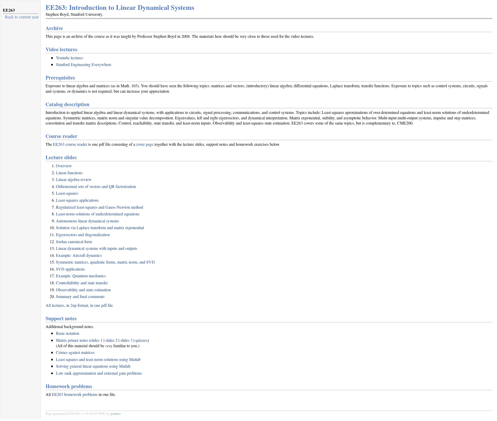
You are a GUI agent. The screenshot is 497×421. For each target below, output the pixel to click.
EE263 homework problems (75, 394)
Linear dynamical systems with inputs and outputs (96, 248)
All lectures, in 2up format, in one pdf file (79, 305)
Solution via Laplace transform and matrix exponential (100, 227)
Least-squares (67, 193)
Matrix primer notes (72, 340)
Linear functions (69, 172)
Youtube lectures (69, 57)
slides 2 (111, 340)
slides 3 (126, 340)
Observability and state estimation (83, 289)
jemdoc (116, 413)
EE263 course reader (70, 144)
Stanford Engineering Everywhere (83, 64)
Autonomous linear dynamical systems (87, 220)
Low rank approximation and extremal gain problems (99, 373)
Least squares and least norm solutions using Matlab (98, 359)
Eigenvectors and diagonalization (83, 234)
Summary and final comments (80, 296)
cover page (145, 144)
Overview (64, 165)
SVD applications (70, 269)
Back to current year (22, 16)
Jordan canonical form (74, 241)
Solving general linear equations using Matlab (93, 366)
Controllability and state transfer (82, 282)
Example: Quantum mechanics (81, 275)
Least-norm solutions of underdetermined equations (98, 213)
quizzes (141, 340)
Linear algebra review (74, 179)
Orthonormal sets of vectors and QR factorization (96, 186)
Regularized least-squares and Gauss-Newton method (99, 207)
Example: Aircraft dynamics (79, 255)
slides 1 (96, 340)
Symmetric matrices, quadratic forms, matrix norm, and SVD (105, 262)
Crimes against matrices (75, 352)
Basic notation (67, 333)
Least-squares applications (77, 200)
